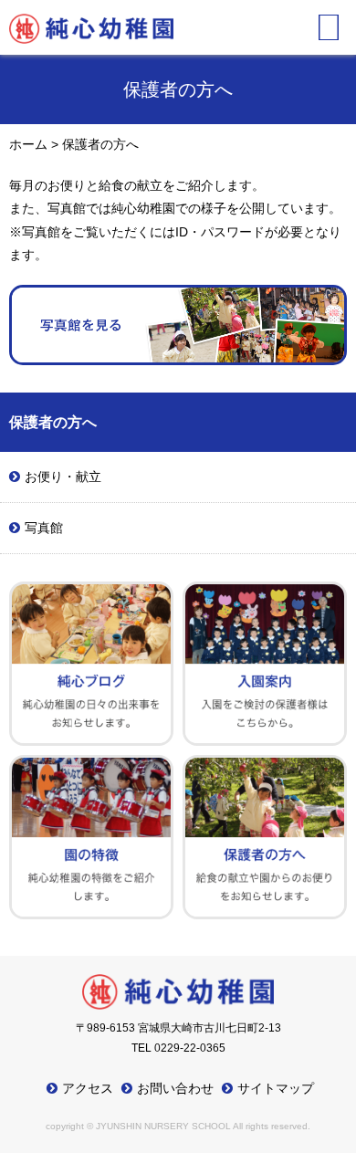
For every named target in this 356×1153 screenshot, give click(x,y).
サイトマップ (275, 1088)
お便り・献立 (63, 476)
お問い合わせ (175, 1088)
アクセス (87, 1088)
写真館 (44, 527)
